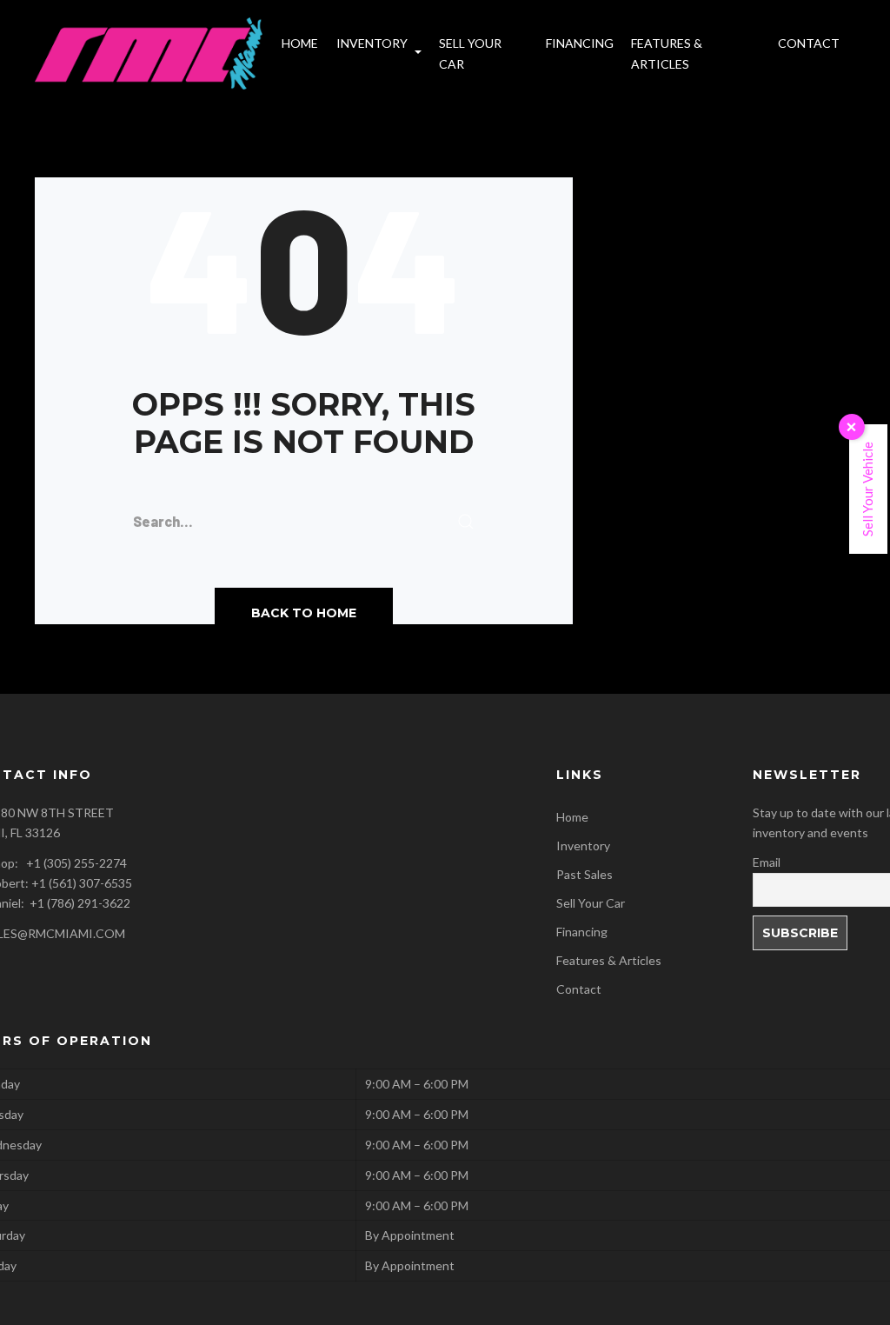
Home (572, 816)
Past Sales (584, 874)
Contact (578, 989)
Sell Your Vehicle (867, 489)
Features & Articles (608, 960)
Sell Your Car (590, 903)
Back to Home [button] (303, 613)
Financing (582, 931)
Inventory (583, 845)
